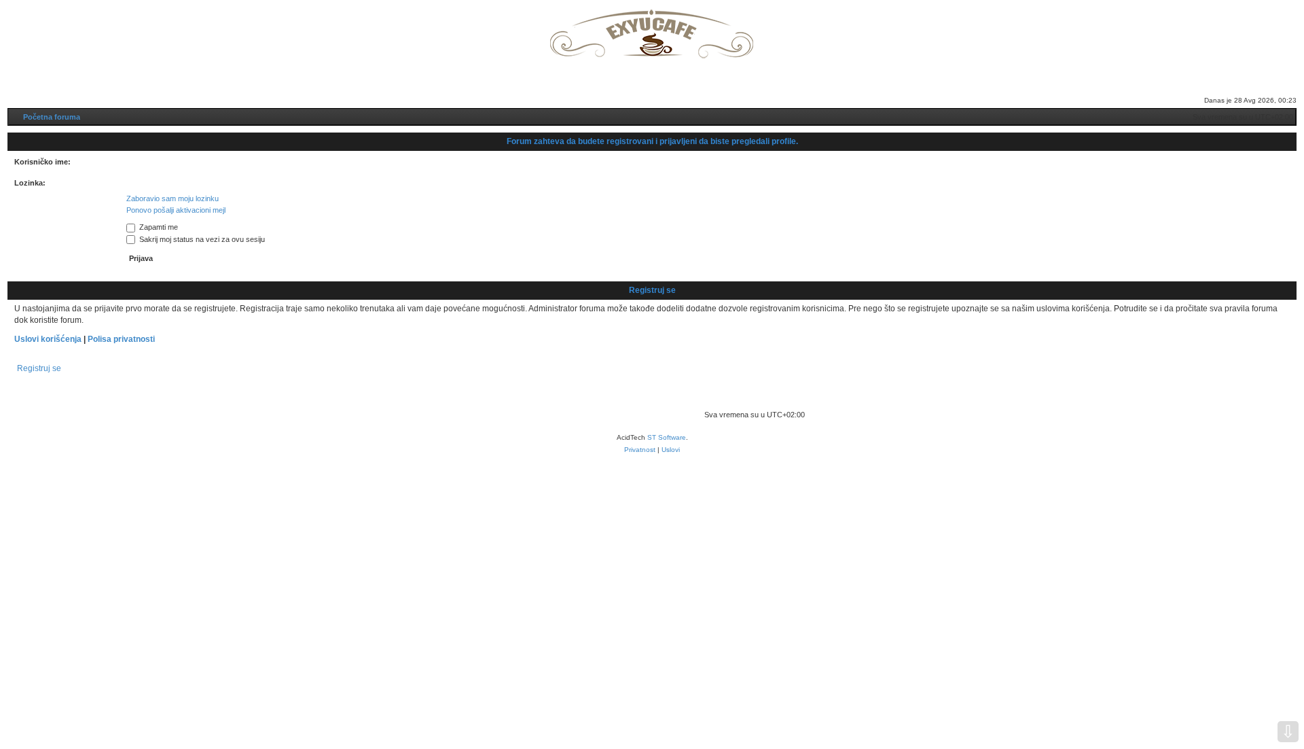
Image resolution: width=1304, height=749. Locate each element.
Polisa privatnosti (121, 339)
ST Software (666, 437)
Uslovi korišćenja (48, 339)
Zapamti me (157, 227)
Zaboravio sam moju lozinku (172, 198)
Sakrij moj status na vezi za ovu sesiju (201, 239)
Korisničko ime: (42, 162)
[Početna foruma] (652, 30)
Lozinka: (30, 183)
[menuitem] (621, 82)
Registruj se (39, 368)
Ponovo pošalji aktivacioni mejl (175, 210)
